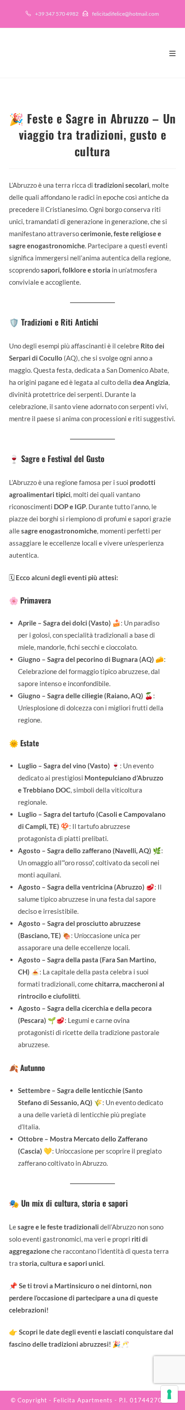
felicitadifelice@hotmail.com (125, 13)
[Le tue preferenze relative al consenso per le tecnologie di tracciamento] (169, 1394)
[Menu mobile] (172, 53)
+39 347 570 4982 (57, 13)
